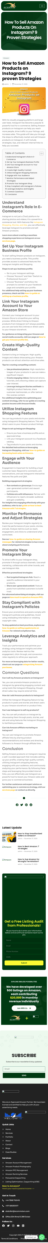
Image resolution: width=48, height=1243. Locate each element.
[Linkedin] (23, 1225)
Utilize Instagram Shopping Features (22, 173)
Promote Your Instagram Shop (19, 183)
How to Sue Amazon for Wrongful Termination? (28, 860)
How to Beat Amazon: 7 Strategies (28, 847)
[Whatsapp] (42, 1237)
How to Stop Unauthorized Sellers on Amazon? (30, 834)
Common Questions (15, 192)
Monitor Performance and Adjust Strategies (20, 179)
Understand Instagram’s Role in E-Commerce (20, 158)
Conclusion (12, 194)
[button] (17, 805)
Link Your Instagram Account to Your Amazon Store (22, 166)
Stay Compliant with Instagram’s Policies (24, 186)
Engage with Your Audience (18, 175)
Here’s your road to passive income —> (18, 1188)
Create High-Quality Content (19, 170)
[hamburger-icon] (42, 6)
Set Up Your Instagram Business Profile (23, 162)
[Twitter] (8, 1225)
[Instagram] (13, 1225)
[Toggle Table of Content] (40, 153)
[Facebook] (3, 1225)
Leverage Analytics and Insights (20, 189)
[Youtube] (18, 1225)
